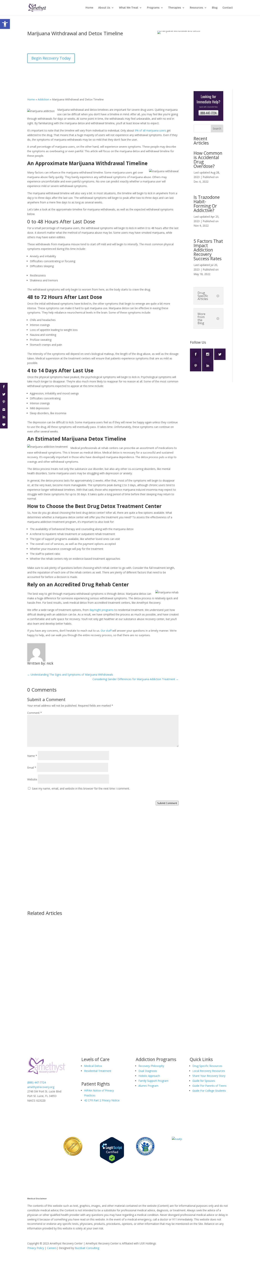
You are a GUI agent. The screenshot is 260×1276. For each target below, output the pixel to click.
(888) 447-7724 (128, 874)
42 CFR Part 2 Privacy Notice (102, 1100)
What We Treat (128, 7)
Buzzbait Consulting (87, 1248)
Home (89, 7)
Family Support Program (153, 1081)
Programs (153, 7)
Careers (52, 1248)
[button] (5, 24)
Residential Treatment (97, 1071)
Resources (196, 7)
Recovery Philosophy (151, 1066)
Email (31, 767)
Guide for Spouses (203, 1081)
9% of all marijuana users (150, 130)
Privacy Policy (35, 1248)
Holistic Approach (149, 1076)
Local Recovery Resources (208, 1071)
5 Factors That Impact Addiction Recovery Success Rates (208, 250)
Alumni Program (148, 1085)
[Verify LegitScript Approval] (112, 1162)
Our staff (106, 630)
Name (32, 756)
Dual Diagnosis (147, 1071)
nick (33, 45)
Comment (34, 713)
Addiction (113, 45)
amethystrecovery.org (40, 1087)
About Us (104, 7)
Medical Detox (93, 1066)
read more (37, 946)
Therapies (174, 7)
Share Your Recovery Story (208, 1076)
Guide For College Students (209, 1090)
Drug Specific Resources (207, 1066)
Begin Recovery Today (51, 58)
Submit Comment (167, 803)
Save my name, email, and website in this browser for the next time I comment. (81, 788)
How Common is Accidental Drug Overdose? (208, 159)
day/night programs (101, 610)
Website (32, 779)
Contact (228, 7)
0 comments (130, 45)
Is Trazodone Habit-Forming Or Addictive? (207, 203)
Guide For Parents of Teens (209, 1085)
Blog (215, 7)
